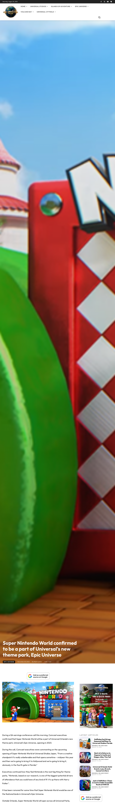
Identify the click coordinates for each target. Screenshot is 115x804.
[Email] (49, 727)
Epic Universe (9, 662)
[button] (99, 17)
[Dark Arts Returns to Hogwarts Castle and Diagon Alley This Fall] (85, 757)
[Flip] (59, 727)
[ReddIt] (44, 727)
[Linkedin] (38, 727)
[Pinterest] (28, 727)
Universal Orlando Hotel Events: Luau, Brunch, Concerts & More (102, 769)
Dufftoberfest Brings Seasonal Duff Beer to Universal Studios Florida (102, 741)
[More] (69, 727)
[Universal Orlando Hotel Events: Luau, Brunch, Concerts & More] (85, 771)
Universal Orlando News (100, 745)
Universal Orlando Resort (100, 759)
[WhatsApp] (33, 727)
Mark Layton (38, 662)
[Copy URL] (64, 727)
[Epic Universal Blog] (4, 11)
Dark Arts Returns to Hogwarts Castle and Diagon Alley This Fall (102, 755)
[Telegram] (54, 727)
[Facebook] (101, 1)
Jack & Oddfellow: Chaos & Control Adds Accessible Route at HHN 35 (102, 783)
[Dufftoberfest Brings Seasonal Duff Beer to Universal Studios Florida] (85, 743)
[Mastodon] (111, 1)
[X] (104, 1)
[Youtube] (107, 1)
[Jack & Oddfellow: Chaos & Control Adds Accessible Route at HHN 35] (85, 785)
